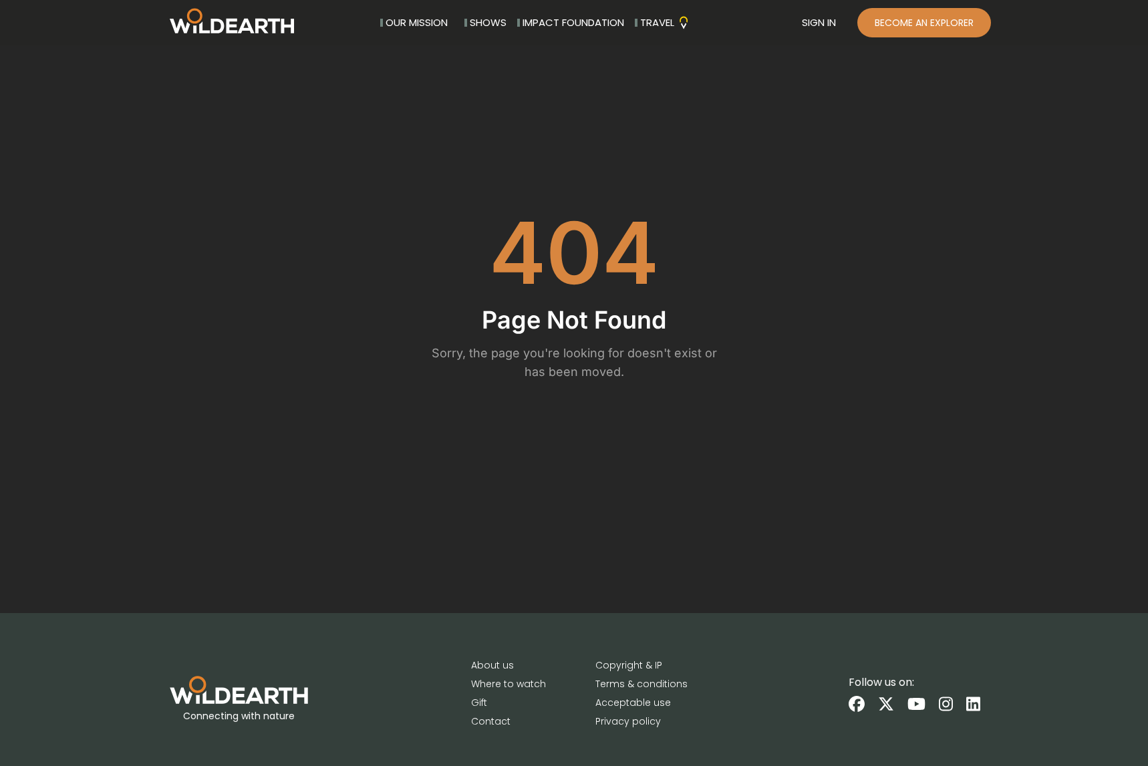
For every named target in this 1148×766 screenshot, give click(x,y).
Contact (491, 721)
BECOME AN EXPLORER (924, 22)
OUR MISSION (417, 22)
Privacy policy (628, 721)
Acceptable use (633, 702)
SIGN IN (819, 22)
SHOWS (488, 22)
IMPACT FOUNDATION (573, 22)
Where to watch (508, 684)
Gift (479, 702)
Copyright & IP (628, 665)
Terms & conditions (641, 684)
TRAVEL (657, 22)
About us (492, 665)
